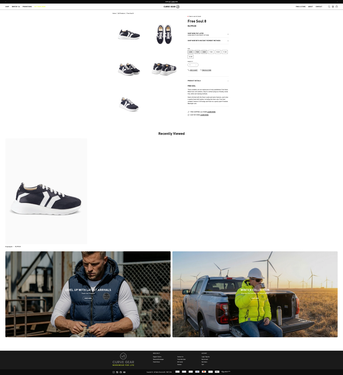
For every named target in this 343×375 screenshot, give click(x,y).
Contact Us (180, 356)
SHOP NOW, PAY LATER (198, 34)
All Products (121, 13)
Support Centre (157, 356)
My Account (205, 359)
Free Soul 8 (8, 246)
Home (114, 13)
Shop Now (88, 298)
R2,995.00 (18, 246)
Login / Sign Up (205, 356)
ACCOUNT (204, 353)
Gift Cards (180, 362)
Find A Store (156, 362)
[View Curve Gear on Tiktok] (117, 372)
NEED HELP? (156, 353)
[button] (329, 6)
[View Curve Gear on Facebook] (121, 372)
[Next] (337, 1)
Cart (203, 364)
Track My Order (181, 359)
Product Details (194, 81)
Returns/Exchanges (158, 359)
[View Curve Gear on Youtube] (124, 372)
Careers (179, 364)
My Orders (204, 362)
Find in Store (206, 70)
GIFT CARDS (172, 1)
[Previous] (6, 1)
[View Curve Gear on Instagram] (114, 372)
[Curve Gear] (171, 6)
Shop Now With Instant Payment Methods (204, 40)
